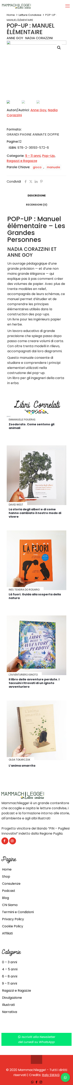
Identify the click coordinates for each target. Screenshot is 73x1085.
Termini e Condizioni (18, 912)
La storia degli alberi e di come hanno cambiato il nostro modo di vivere (35, 512)
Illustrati (8, 1004)
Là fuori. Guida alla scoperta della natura (35, 596)
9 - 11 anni (33, 155)
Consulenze (11, 883)
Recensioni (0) (36, 205)
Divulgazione (12, 997)
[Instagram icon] (40, 1082)
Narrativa (9, 1012)
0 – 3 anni (9, 962)
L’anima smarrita (22, 765)
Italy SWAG (51, 1075)
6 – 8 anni (9, 976)
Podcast (8, 890)
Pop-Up (48, 155)
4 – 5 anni (9, 969)
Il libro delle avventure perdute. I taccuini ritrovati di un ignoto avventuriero (34, 683)
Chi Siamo (10, 905)
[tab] (36, 195)
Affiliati (7, 933)
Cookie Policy (12, 926)
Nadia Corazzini (39, 38)
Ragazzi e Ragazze (22, 160)
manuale (53, 167)
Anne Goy (15, 38)
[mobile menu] (67, 6)
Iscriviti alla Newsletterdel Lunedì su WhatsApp (36, 1039)
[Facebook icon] (36, 1082)
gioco (37, 167)
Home (11, 15)
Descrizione (37, 195)
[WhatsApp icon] (32, 1082)
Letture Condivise (30, 15)
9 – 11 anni (9, 983)
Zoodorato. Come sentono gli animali (31, 426)
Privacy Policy (13, 919)
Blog (5, 897)
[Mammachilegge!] (31, 6)
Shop (6, 876)
